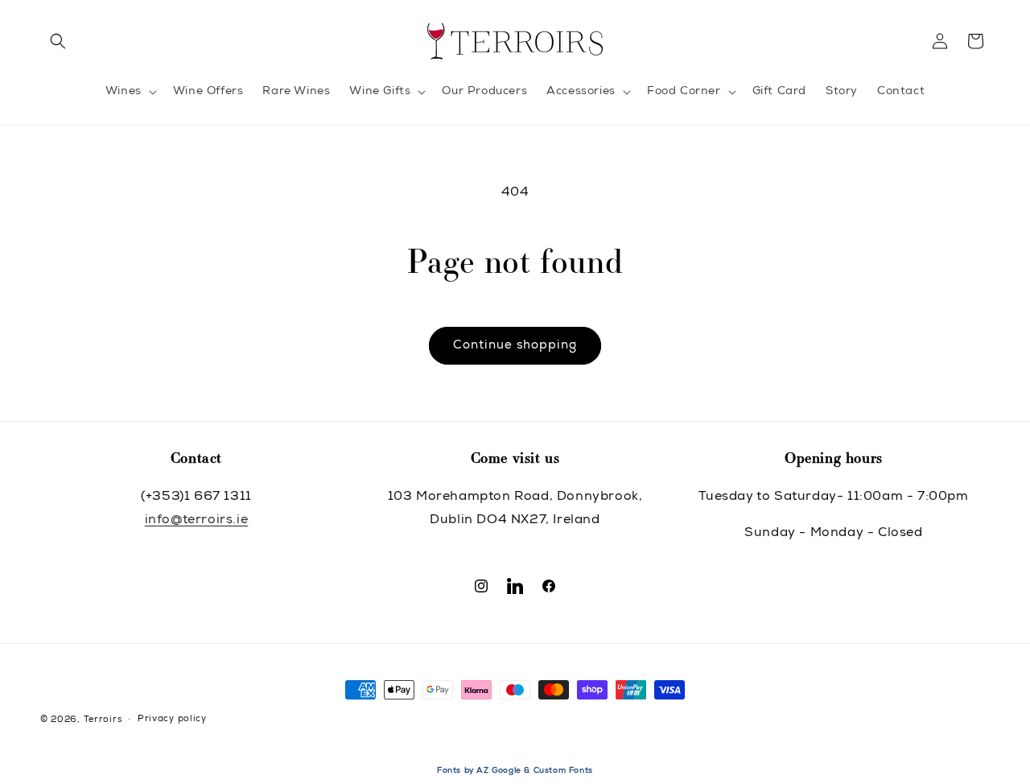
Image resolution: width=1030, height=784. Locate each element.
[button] (58, 41)
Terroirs (103, 720)
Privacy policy (172, 719)
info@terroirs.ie (197, 520)
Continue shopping (515, 346)
